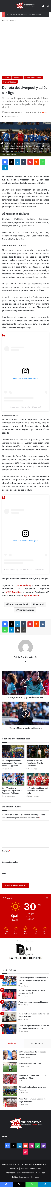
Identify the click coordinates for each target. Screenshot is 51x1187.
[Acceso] (43, 7)
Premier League (9, 82)
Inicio (6, 20)
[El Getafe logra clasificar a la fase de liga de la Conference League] (9, 1029)
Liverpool (39, 604)
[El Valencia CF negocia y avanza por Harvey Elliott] (10, 1079)
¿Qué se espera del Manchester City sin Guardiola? (35, 763)
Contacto (35, 1177)
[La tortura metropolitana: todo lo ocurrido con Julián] (9, 994)
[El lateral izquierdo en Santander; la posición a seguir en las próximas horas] (9, 981)
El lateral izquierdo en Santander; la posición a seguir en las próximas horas (33, 980)
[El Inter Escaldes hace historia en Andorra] (10, 1091)
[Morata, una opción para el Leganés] (9, 1006)
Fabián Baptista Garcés (13, 112)
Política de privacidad (20, 1177)
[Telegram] (5, 167)
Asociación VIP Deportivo (31, 1168)
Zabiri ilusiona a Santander (30, 1063)
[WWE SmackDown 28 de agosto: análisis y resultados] (10, 1055)
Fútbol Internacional (33, 78)
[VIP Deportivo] (25, 6)
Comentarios (37, 1043)
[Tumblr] (23, 162)
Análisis (13, 20)
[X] (11, 162)
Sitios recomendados (25, 1173)
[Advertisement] (25, 49)
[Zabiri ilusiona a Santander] (10, 1067)
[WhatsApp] (42, 162)
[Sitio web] (25, 661)
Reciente (12, 1043)
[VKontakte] (42, 624)
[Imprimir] (23, 630)
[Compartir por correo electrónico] (17, 630)
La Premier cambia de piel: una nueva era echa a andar (37, 790)
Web (4, 873)
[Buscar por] (47, 7)
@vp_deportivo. (31, 595)
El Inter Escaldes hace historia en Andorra (24, 14)
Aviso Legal (40, 1173)
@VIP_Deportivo (12, 592)
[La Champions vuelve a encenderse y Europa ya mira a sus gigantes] (13, 751)
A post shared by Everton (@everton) (25, 407)
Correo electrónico (10, 862)
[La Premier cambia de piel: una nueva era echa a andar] (38, 779)
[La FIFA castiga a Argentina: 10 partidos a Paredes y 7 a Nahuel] (13, 779)
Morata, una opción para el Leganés (33, 1002)
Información (10, 1173)
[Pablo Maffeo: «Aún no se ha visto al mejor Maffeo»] (9, 1017)
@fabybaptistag (23, 585)
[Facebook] (5, 162)
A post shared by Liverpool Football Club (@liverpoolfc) (27, 569)
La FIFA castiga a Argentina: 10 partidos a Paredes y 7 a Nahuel (12, 790)
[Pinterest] (30, 162)
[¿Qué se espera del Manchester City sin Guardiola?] (38, 751)
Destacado (17, 78)
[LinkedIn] (17, 162)
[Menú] (3, 7)
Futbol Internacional (18, 604)
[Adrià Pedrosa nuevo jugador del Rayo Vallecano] (10, 1102)
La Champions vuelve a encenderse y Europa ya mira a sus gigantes (12, 763)
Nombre (6, 851)
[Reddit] (36, 162)
